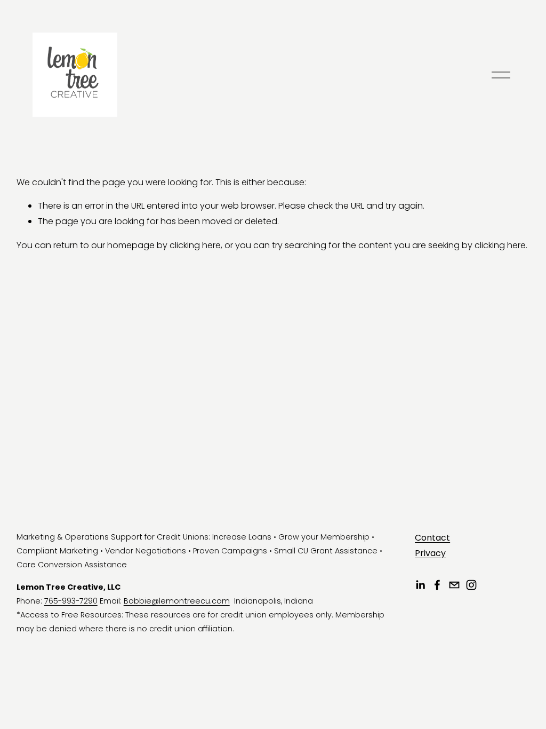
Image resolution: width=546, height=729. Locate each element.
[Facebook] (437, 585)
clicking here (195, 245)
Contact (432, 538)
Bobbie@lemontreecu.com (177, 601)
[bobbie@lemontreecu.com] (454, 585)
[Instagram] (471, 585)
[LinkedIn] (420, 585)
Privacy (430, 553)
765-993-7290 (71, 601)
